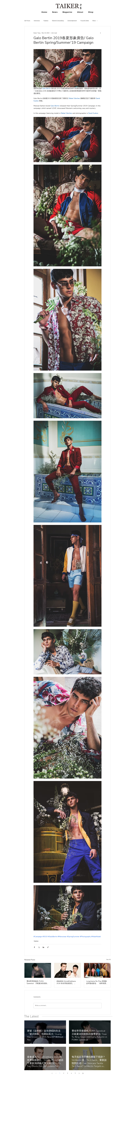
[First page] (52, 1073)
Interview (37, 21)
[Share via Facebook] (34, 947)
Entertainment (72, 21)
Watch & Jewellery (58, 21)
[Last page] (83, 1073)
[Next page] (79, 1073)
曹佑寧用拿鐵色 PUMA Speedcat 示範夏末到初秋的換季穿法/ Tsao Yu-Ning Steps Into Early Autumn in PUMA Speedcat (38, 982)
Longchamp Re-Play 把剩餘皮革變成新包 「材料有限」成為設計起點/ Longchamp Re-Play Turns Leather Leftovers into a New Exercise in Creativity (97, 982)
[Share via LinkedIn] (43, 947)
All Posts (27, 21)
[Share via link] (48, 947)
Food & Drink (85, 21)
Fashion (46, 21)
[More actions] (100, 33)
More (94, 21)
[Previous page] (56, 1073)
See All (108, 959)
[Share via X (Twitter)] (39, 947)
